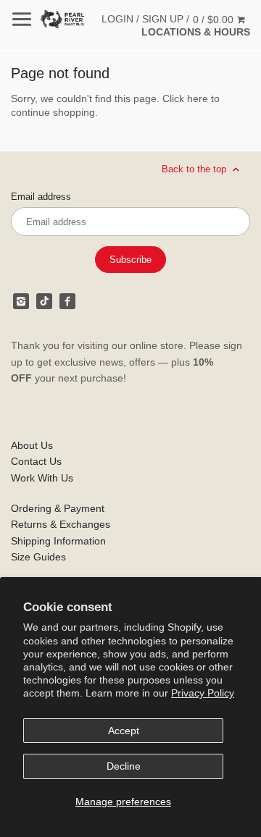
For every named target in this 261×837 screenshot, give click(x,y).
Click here (185, 98)
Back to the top (195, 169)
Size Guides (38, 557)
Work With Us (42, 478)
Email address (41, 197)
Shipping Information (58, 541)
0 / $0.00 (214, 19)
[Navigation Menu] (22, 19)
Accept (123, 730)
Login (117, 19)
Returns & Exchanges (60, 524)
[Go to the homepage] (62, 19)
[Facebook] (67, 301)
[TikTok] (44, 301)
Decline (124, 766)
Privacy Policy (202, 693)
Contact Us (36, 461)
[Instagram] (21, 301)
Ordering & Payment (57, 508)
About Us (32, 445)
